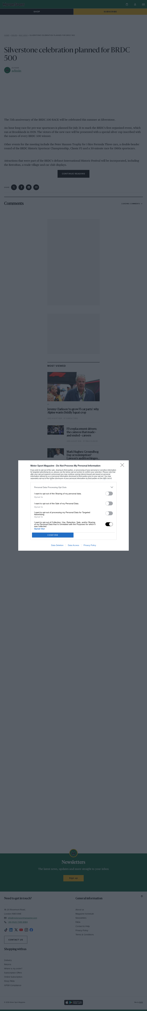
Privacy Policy (90, 545)
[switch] (109, 493)
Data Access (73, 545)
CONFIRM (53, 535)
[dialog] (73, 505)
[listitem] (73, 487)
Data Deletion (57, 545)
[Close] (123, 466)
